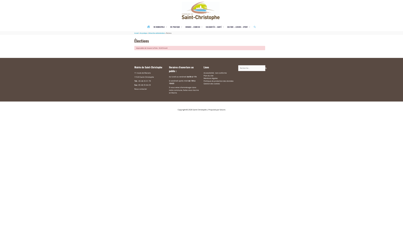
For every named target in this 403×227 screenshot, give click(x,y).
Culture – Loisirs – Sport (237, 27)
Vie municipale (159, 27)
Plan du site (208, 75)
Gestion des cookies (212, 83)
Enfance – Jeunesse (192, 27)
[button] (254, 27)
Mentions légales (211, 78)
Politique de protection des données (219, 81)
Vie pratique (175, 27)
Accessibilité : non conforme (215, 73)
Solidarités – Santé (214, 27)
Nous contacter (140, 89)
